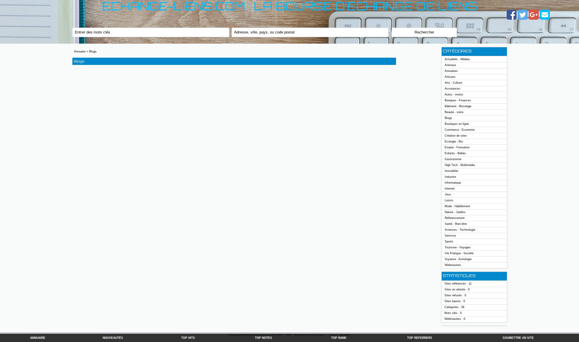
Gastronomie (453, 159)
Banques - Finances (458, 100)
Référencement (455, 218)
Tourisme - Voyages (458, 247)
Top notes (263, 338)
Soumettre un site (518, 338)
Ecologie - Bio (454, 141)
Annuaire (37, 338)
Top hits (188, 338)
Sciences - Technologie (460, 229)
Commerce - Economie (460, 129)
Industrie (450, 176)
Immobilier (451, 171)
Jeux (448, 194)
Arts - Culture (453, 82)
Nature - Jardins (455, 212)
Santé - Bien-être (456, 224)
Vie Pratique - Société (459, 253)
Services (450, 235)
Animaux (450, 65)
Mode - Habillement (457, 206)
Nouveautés (113, 338)
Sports (449, 241)
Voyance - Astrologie (458, 259)
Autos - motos (454, 94)
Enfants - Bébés (455, 153)
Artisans (450, 76)
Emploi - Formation (457, 147)
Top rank (338, 338)
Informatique (453, 182)
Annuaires (451, 71)
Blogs (93, 51)
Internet (450, 188)
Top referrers (419, 338)
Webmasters (453, 265)
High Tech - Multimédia (460, 165)
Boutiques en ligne (457, 124)
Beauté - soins (454, 112)
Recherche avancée (469, 30)
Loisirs (449, 200)
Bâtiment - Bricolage (458, 106)
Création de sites (456, 135)
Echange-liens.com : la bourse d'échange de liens (289, 7)
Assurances (452, 88)
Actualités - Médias (457, 59)
